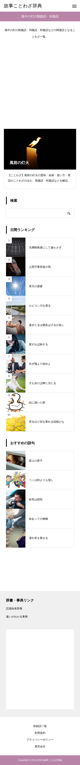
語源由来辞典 (14, 608)
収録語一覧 (40, 726)
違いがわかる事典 (17, 616)
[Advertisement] (40, 82)
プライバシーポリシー (40, 739)
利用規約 (40, 732)
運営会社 (40, 746)
